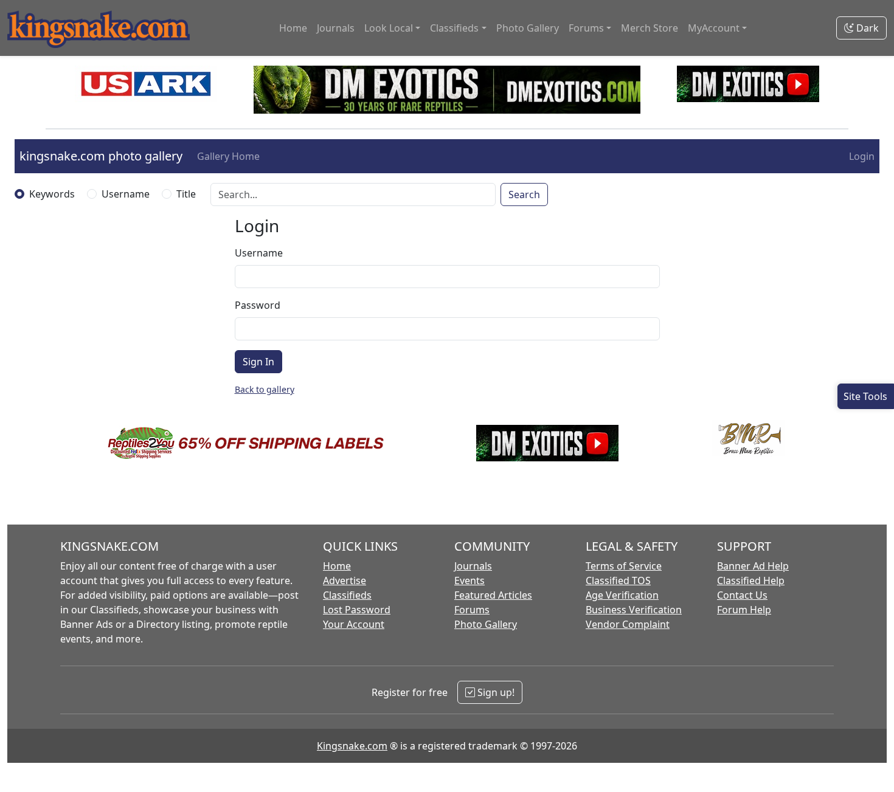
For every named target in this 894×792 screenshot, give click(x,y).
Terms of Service (624, 566)
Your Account (353, 624)
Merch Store (649, 28)
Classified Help (751, 580)
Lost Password (356, 609)
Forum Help (744, 609)
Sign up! (495, 692)
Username (126, 194)
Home (293, 28)
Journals (336, 28)
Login (862, 156)
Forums (472, 609)
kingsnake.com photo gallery (100, 156)
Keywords (52, 194)
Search (524, 194)
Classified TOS (618, 580)
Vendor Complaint (628, 624)
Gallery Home (228, 156)
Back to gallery (264, 389)
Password (257, 305)
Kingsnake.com (352, 745)
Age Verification (622, 595)
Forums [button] (586, 28)
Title (186, 194)
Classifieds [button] (454, 28)
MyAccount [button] (714, 28)
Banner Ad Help (753, 566)
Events (469, 580)
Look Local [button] (388, 28)
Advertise (344, 580)
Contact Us (742, 595)
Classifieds (347, 595)
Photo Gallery (527, 28)
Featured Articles (493, 595)
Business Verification (634, 609)
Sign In (258, 361)
